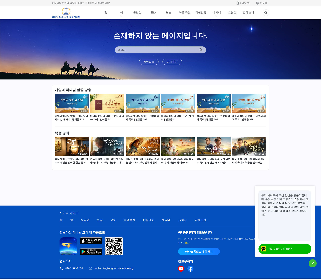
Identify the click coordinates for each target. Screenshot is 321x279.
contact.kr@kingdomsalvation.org (113, 268)
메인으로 (148, 61)
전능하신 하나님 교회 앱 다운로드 (82, 232)
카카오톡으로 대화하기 (199, 251)
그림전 (232, 12)
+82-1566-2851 (74, 268)
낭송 (168, 12)
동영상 (137, 12)
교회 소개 (248, 12)
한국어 (263, 3)
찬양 (153, 12)
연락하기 (172, 61)
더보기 (185, 242)
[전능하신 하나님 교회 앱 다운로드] (68, 246)
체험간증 (200, 12)
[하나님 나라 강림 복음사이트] (66, 12)
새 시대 (216, 12)
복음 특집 (184, 12)
